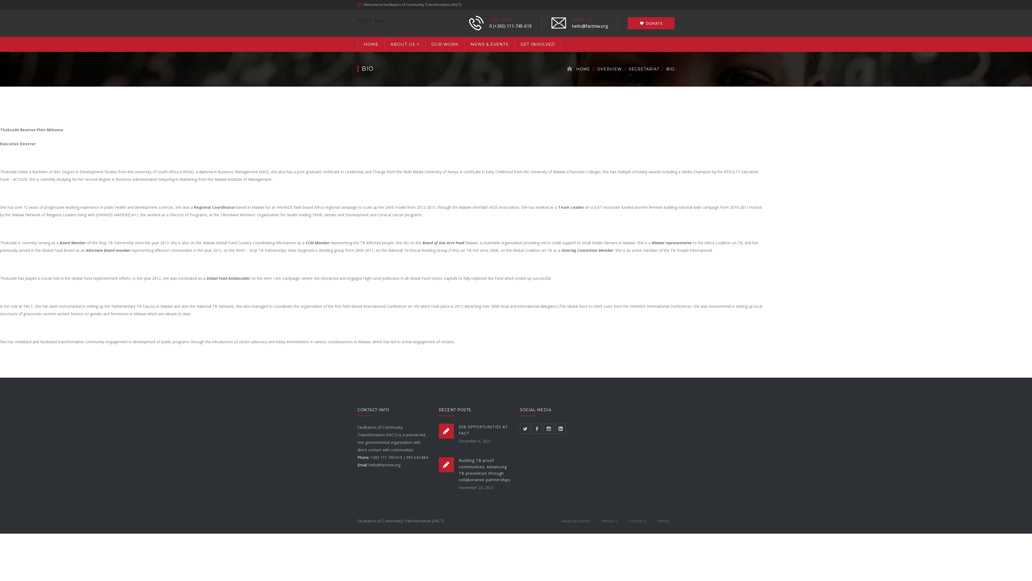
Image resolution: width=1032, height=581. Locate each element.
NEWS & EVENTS (489, 44)
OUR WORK (444, 44)
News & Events (576, 521)
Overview (609, 69)
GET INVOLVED (538, 44)
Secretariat (644, 69)
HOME (371, 44)
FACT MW (371, 20)
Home (583, 69)
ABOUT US (402, 44)
